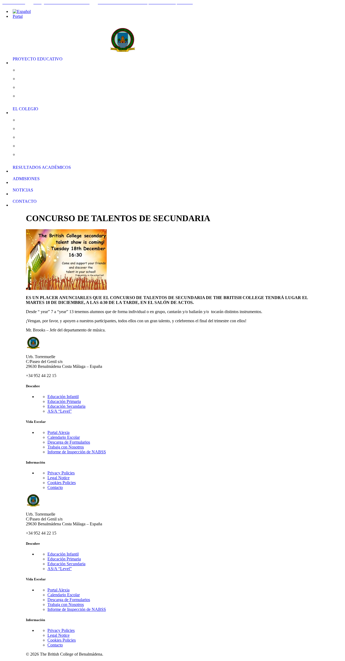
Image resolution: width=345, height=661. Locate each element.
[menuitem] (178, 11)
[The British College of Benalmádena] (175, 36)
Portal (18, 16)
